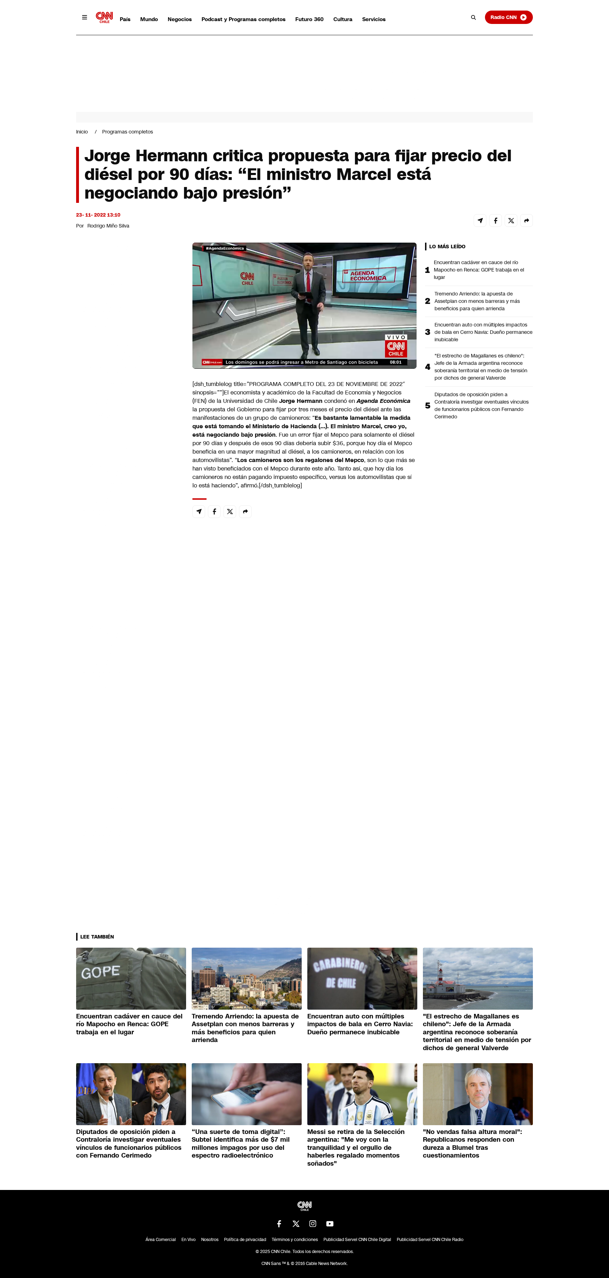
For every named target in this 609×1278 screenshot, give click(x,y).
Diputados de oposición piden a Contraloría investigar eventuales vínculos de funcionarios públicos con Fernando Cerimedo (482, 405)
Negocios (180, 19)
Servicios (374, 19)
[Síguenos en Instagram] (313, 1223)
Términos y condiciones (295, 1239)
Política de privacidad (245, 1239)
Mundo (149, 19)
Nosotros (210, 1239)
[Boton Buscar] (473, 17)
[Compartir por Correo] (480, 220)
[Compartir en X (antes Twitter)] (511, 220)
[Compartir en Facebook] (495, 220)
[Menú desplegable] (84, 17)
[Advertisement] (129, 646)
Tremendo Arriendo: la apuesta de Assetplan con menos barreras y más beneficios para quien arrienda (477, 301)
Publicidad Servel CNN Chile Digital (357, 1239)
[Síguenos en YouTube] (330, 1223)
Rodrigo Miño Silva (108, 225)
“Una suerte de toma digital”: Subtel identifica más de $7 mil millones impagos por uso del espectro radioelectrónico (241, 1143)
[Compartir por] (526, 220)
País (125, 19)
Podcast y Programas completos (243, 19)
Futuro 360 (309, 19)
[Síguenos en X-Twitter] (296, 1223)
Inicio (82, 131)
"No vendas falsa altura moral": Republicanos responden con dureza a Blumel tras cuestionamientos (472, 1143)
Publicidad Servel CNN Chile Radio (430, 1239)
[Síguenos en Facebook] (279, 1223)
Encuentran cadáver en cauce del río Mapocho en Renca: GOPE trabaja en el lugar (479, 270)
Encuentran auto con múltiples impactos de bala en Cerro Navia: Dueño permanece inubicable (484, 332)
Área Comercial (161, 1239)
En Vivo (189, 1239)
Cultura (342, 19)
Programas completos (127, 131)
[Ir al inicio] (104, 17)
